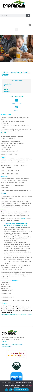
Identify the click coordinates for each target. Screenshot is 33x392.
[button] (16, 29)
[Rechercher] (28, 15)
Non (11, 389)
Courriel (16, 110)
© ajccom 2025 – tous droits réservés (12, 344)
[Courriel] (16, 107)
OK (6, 389)
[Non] (30, 386)
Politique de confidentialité (21, 389)
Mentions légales (6, 346)
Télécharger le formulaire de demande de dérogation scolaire (16, 314)
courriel (22, 219)
